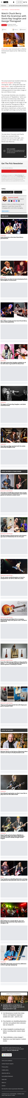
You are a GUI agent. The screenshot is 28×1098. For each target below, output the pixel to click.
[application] (14, 121)
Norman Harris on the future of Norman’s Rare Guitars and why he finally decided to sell (13, 1007)
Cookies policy (5, 1070)
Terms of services (18, 175)
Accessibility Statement (7, 1076)
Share (5, 29)
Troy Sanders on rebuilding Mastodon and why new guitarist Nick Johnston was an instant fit (14, 1023)
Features (4, 25)
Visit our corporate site (12, 1050)
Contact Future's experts (7, 1063)
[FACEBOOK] (9, 201)
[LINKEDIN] (17, 201)
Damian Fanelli (12, 24)
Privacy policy (5, 1067)
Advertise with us (6, 1073)
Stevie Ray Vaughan (7, 83)
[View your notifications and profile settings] (13, 2)
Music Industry (5, 9)
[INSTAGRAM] (14, 201)
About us (4, 1082)
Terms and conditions (7, 1060)
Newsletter (24, 29)
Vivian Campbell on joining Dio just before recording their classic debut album (14, 1031)
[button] (2, 2)
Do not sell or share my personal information (12, 1088)
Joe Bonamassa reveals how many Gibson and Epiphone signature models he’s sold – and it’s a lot (13, 1015)
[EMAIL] (19, 201)
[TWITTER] (12, 201)
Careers (3, 1085)
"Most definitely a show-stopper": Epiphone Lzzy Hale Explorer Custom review (14, 1039)
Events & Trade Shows (15, 9)
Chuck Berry (5, 49)
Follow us (16, 29)
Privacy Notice (20, 176)
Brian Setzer (5, 86)
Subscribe (19, 2)
